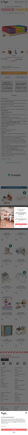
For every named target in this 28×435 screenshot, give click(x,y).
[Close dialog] (27, 207)
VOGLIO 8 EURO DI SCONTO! (21, 224)
